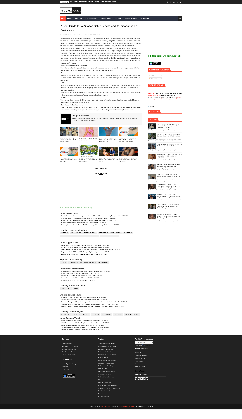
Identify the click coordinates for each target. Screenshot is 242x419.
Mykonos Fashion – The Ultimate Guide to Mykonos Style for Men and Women (84, 218)
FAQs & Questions (103, 396)
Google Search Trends (68, 354)
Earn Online (65, 369)
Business (86, 34)
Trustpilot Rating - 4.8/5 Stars (144, 406)
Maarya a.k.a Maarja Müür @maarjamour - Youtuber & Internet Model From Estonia (169, 196)
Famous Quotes (103, 357)
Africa (78, 233)
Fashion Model (106, 19)
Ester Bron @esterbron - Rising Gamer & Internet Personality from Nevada (169, 176)
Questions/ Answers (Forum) (106, 371)
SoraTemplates (105, 406)
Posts (152, 75)
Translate (148, 345)
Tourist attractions (82, 236)
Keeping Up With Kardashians (107, 391)
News (69, 19)
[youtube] (167, 2)
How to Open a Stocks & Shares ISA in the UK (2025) (77, 278)
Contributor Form (67, 343)
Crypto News (103, 262)
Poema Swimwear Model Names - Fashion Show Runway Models (80, 320)
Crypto (63, 262)
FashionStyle (65, 314)
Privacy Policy (139, 361)
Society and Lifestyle (104, 374)
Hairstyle (128, 314)
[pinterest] (174, 2)
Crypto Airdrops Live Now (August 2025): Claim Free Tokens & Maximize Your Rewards (87, 249)
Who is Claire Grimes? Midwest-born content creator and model (68, 159)
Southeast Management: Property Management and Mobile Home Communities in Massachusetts (88, 159)
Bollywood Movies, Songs (106, 352)
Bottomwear (106, 314)
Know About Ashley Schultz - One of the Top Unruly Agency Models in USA (108, 139)
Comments (153, 78)
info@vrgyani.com (140, 366)
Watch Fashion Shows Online (107, 346)
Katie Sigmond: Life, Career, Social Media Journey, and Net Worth (108, 159)
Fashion (78, 19)
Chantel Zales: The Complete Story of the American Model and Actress (128, 159)
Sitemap (137, 364)
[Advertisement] (135, 10)
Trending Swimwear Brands (106, 343)
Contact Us (138, 352)
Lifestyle (85, 314)
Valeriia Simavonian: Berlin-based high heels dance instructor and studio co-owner (85, 304)
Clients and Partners (141, 355)
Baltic (115, 236)
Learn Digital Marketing (69, 364)
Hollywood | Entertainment (106, 363)
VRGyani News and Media (126, 406)
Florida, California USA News (107, 360)
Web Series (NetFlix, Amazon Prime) (109, 388)
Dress (136, 314)
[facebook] (170, 2)
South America (116, 233)
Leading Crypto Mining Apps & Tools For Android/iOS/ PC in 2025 (80, 254)
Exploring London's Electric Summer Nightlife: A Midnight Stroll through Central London (87, 225)
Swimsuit (76, 314)
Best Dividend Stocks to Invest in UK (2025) (74, 280)
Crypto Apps (73, 262)
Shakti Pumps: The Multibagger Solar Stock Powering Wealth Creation (82, 271)
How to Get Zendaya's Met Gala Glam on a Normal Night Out (79, 325)
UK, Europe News (103, 380)
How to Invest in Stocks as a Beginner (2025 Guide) (76, 273)
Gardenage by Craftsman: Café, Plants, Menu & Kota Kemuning (80, 299)
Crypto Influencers (88, 262)
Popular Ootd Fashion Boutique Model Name (88, 139)
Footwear (95, 314)
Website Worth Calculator (69, 352)
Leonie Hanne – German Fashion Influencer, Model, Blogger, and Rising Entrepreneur (168, 206)
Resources (65, 366)
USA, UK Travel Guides (105, 382)
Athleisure (118, 314)
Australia (64, 233)
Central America (89, 233)
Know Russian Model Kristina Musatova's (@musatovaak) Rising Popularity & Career (169, 216)
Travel (118, 19)
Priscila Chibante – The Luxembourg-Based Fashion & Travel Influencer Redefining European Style (91, 216)
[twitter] (177, 2)
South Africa (106, 236)
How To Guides (102, 368)
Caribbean (128, 233)
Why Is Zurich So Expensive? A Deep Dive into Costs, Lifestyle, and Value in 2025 (85, 220)
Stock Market (131, 19)
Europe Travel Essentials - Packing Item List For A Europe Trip (79, 222)
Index (76, 288)
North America (66, 236)
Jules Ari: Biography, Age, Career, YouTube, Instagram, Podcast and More (95, 2)
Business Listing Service (69, 349)
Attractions (103, 233)
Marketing (144, 19)
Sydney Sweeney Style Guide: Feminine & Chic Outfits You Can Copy (82, 327)
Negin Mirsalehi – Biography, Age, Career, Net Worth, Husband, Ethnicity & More (168, 166)
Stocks (63, 288)
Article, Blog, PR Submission (70, 346)
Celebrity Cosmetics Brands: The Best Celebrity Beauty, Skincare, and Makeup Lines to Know (89, 306)
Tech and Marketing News (106, 377)
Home (63, 19)
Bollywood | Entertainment (106, 349)
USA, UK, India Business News (107, 385)
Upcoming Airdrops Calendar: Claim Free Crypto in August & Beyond (81, 247)
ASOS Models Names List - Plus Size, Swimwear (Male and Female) (81, 323)
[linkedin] (180, 2)
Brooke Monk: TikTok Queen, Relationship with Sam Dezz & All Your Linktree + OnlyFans (168, 186)
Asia (72, 233)
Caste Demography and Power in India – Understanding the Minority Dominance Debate (169, 126)
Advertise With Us (140, 358)
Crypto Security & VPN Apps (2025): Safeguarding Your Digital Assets (82, 252)
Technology (93, 34)
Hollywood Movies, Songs (106, 366)
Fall (70, 288)
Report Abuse (140, 371)
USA (98, 34)
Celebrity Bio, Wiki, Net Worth (107, 354)
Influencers (90, 19)
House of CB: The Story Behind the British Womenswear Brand (80, 297)
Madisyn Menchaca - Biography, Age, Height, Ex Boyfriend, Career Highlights (169, 156)
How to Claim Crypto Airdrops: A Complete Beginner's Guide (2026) (81, 245)
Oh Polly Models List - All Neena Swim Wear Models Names (79, 329)
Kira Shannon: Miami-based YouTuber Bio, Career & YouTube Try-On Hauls (127, 139)
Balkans (95, 236)
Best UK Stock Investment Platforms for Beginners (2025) (78, 275)
